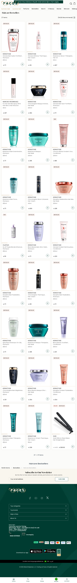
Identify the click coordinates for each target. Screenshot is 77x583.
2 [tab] (19, 99)
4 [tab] (47, 99)
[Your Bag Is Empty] (74, 3)
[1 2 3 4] (13, 40)
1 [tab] (7, 99)
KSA (48, 561)
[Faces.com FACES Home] (9, 3)
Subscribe (61, 479)
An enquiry (30, 535)
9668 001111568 (15, 536)
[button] (5, 9)
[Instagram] (41, 498)
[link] (59, 8)
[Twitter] (47, 498)
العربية (51, 561)
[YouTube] (35, 498)
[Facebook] (29, 498)
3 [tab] (41, 99)
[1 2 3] (13, 183)
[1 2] (13, 88)
